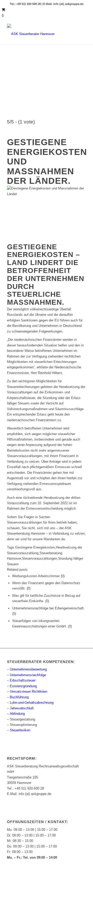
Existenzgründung (23, 686)
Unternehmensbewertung (28, 669)
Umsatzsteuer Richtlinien (28, 691)
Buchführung (19, 697)
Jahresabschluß (22, 708)
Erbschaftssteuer (22, 680)
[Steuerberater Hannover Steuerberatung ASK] (38, 34)
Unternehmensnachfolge (28, 675)
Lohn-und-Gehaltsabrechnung (31, 702)
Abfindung (17, 714)
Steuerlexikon (20, 730)
